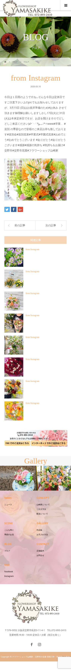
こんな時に (9, 530)
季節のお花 (9, 534)
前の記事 (20, 225)
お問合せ (40, 555)
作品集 (39, 530)
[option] (27, 478)
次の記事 (50, 225)
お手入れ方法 (42, 534)
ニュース (8, 504)
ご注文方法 (41, 509)
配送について (42, 513)
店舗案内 (40, 550)
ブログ (7, 550)
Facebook (8, 571)
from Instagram (32, 249)
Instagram (9, 576)
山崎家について (43, 504)
